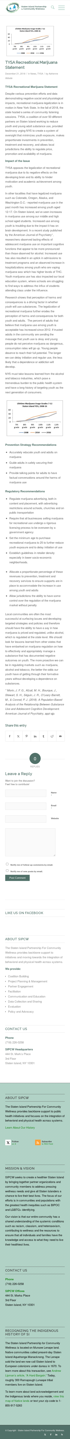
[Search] (51, 7)
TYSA (40, 73)
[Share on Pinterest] (27, 736)
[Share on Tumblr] (43, 736)
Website (55, 818)
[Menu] (60, 7)
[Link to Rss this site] (62, 1434)
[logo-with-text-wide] (26, 7)
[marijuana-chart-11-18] (30, 41)
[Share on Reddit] (52, 736)
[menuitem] (51, 7)
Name (54, 794)
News (33, 73)
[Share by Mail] (60, 736)
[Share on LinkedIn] (35, 736)
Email (53, 807)
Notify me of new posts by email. (26, 871)
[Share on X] (18, 736)
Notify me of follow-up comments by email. (31, 864)
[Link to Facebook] (51, 1434)
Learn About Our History (20, 1127)
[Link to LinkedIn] (56, 1434)
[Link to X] (45, 1434)
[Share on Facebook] (9, 736)
